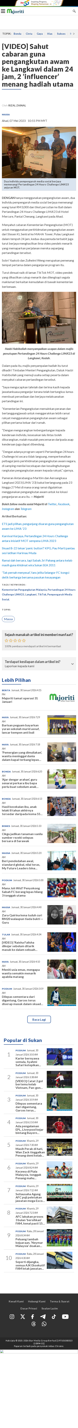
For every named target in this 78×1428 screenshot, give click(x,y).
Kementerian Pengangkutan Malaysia (24, 589)
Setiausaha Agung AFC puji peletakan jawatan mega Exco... (30, 1197)
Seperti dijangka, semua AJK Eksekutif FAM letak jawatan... (30, 1265)
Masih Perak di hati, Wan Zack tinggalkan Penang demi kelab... (30, 1152)
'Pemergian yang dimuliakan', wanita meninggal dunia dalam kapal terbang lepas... (22, 756)
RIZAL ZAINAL (17, 105)
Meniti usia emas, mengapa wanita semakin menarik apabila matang (21, 973)
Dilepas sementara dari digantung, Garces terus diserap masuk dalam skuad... (22, 1000)
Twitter (52, 504)
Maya (5, 717)
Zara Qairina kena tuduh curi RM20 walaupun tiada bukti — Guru (22, 918)
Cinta (29, 33)
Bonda (17, 33)
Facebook (63, 504)
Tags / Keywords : (14, 584)
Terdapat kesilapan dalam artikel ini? (32, 662)
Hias (49, 33)
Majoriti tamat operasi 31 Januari (20, 700)
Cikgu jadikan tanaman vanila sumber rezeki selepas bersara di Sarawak (22, 837)
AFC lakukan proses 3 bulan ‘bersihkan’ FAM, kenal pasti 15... (30, 1220)
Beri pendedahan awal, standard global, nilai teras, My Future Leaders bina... (21, 864)
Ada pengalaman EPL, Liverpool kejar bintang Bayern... (30, 1129)
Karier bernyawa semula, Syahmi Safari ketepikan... (28, 1061)
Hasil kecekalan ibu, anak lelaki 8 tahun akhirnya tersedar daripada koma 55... (22, 810)
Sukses (61, 33)
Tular (6, 934)
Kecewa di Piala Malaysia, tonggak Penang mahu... (28, 1175)
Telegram (26, 509)
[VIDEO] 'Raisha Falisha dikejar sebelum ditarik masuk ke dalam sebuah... (19, 946)
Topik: (6, 609)
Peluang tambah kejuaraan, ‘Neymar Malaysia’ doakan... (29, 1242)
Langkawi (31, 594)
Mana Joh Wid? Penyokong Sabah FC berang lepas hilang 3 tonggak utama (22, 891)
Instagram (8, 509)
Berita (6, 690)
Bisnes (6, 826)
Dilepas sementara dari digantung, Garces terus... (29, 1107)
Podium (7, 880)
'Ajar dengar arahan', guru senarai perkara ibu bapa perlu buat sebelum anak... (20, 783)
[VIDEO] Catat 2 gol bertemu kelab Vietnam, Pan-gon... (29, 1084)
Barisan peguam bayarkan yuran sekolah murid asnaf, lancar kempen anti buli (21, 728)
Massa (6, 114)
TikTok (42, 594)
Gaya (40, 33)
